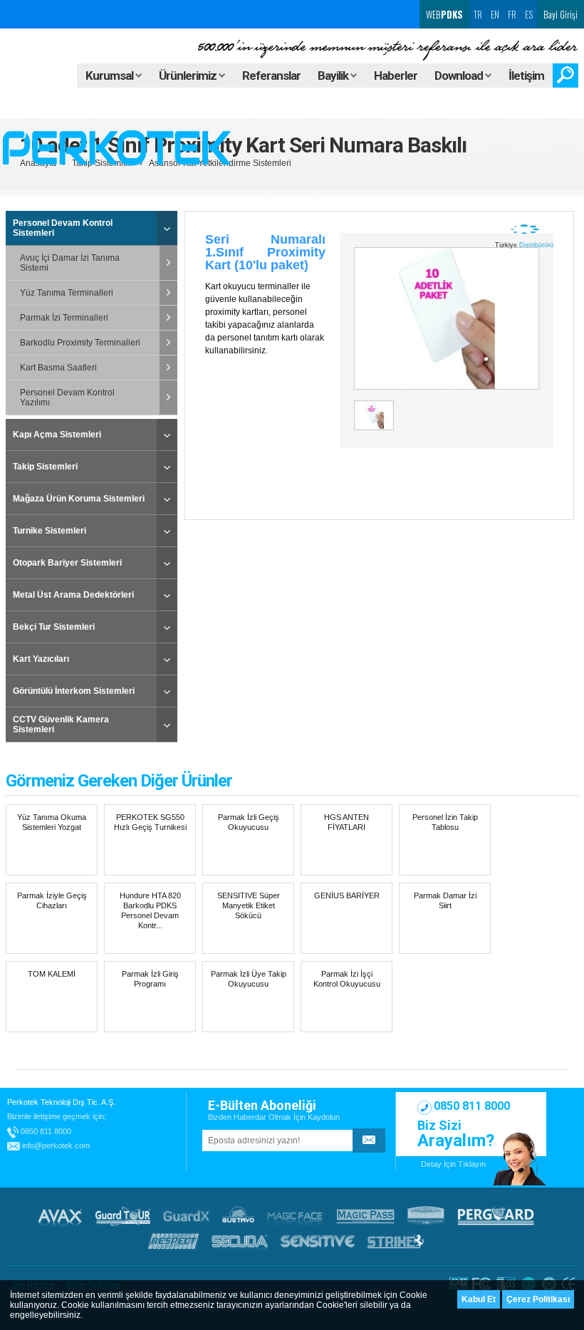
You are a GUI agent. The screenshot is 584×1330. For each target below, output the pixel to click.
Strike (395, 1241)
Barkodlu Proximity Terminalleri (80, 343)
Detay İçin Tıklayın (453, 1164)
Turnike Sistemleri (49, 531)
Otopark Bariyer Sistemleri (67, 563)
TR (478, 14)
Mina (426, 1216)
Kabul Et (479, 1299)
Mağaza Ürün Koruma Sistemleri (79, 499)
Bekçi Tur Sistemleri (54, 627)
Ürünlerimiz (189, 75)
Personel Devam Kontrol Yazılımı (67, 397)
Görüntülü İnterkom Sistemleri (74, 691)
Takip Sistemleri (45, 467)
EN (495, 14)
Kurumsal (110, 75)
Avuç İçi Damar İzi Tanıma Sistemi (70, 263)
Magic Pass (365, 1216)
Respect (173, 1241)
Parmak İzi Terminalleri (64, 318)
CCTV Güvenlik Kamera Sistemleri (61, 724)
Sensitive (317, 1241)
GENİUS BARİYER (347, 895)
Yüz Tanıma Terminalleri (66, 293)
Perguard (496, 1216)
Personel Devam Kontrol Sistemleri (63, 228)
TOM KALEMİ (51, 974)
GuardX (186, 1216)
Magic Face (295, 1216)
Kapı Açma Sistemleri (57, 435)
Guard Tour (122, 1216)
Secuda (239, 1241)
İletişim (526, 75)
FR (512, 14)
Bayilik (334, 75)
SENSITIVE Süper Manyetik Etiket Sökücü (248, 905)
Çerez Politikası (538, 1299)
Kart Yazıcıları (41, 659)
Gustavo (238, 1216)
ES (529, 14)
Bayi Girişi (560, 14)
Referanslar (271, 75)
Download (459, 75)
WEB (443, 14)
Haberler (395, 75)
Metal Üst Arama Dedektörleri (73, 595)
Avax (59, 1216)
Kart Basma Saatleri (58, 368)
